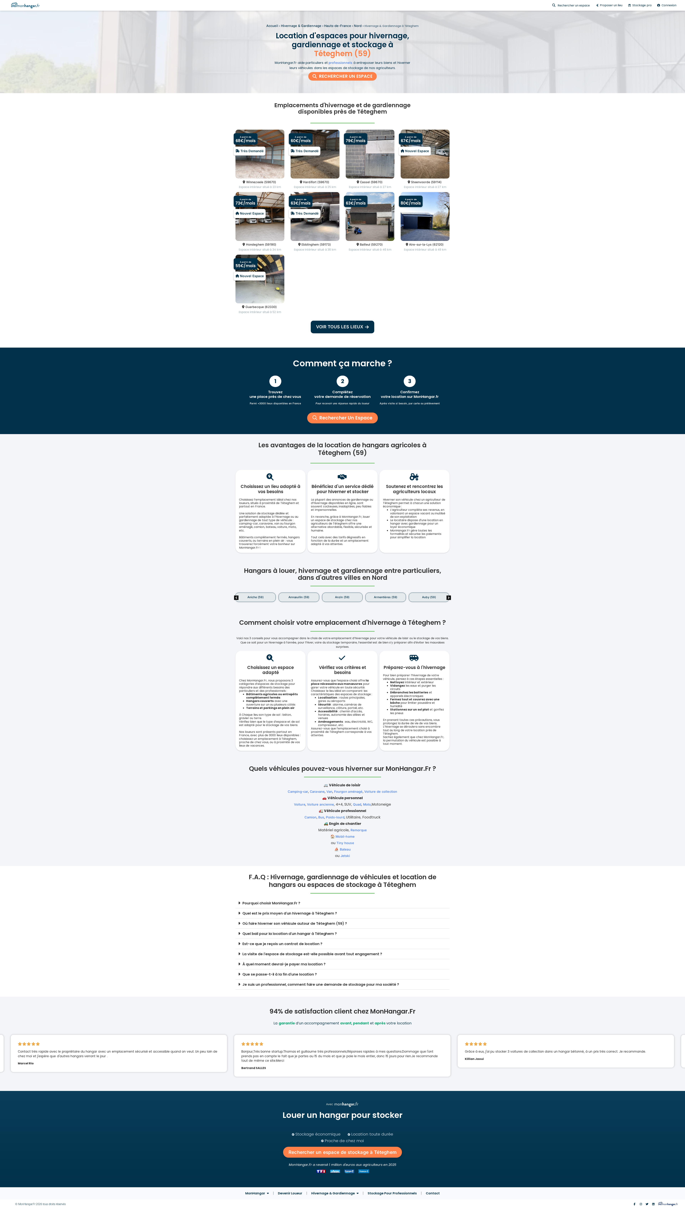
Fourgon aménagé (348, 791)
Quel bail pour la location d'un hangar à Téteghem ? (289, 933)
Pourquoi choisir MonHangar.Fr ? (271, 903)
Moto (367, 804)
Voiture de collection (380, 791)
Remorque (359, 830)
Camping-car (298, 791)
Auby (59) (429, 597)
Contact (433, 1193)
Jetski (345, 856)
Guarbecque (254, 307)
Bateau (345, 849)
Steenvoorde (420, 182)
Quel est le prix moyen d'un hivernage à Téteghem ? (289, 913)
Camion (310, 817)
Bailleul (365, 244)
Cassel (365, 182)
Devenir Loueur (290, 1193)
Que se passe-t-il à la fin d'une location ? (279, 974)
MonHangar (255, 1193)
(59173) (325, 244)
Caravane (317, 791)
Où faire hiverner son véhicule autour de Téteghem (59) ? (294, 923)
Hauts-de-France (337, 26)
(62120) (437, 244)
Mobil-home (345, 836)
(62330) (271, 307)
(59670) (270, 182)
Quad (357, 804)
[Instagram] (641, 1204)
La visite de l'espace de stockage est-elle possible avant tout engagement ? (312, 953)
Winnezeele (254, 182)
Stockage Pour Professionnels (392, 1193)
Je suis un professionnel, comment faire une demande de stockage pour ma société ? (320, 984)
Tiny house (345, 843)
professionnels (340, 63)
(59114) (436, 182)
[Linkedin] (653, 1204)
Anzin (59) (342, 597)
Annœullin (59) (298, 597)
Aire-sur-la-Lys (420, 244)
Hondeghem (255, 244)
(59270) (377, 244)
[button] (448, 597)
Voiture (299, 804)
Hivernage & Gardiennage (301, 26)
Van (329, 791)
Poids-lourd (335, 817)
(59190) (270, 244)
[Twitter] (647, 1204)
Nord (358, 26)
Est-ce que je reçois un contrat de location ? (282, 943)
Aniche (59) (255, 597)
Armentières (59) (385, 597)
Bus (321, 817)
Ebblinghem (310, 244)
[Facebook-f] (634, 1204)
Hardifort (310, 182)
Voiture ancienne (320, 804)
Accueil (272, 26)
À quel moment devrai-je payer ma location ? (284, 964)
